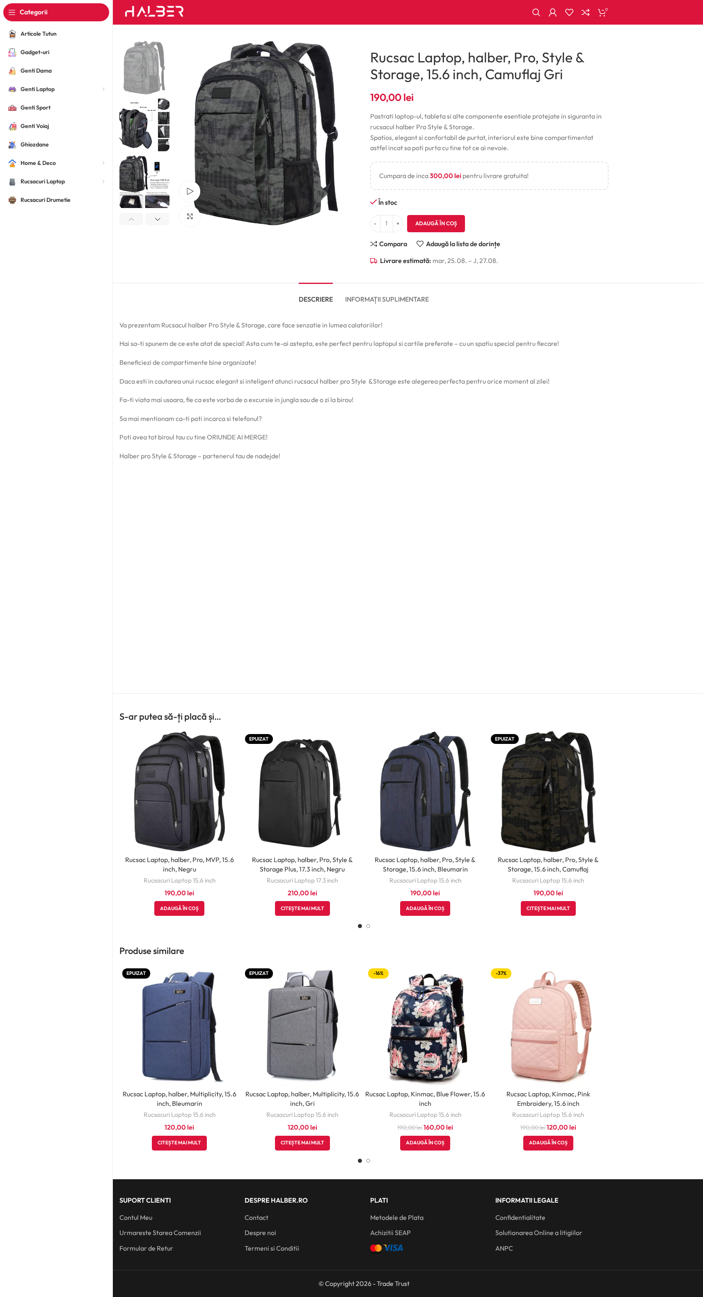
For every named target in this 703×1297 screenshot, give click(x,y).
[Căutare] (536, 12)
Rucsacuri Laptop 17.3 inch (302, 880)
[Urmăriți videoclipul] (190, 191)
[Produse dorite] (569, 12)
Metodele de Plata (397, 1217)
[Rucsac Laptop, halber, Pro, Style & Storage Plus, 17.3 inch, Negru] (302, 791)
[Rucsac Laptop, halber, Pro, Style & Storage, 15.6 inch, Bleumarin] (425, 791)
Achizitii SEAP (390, 1232)
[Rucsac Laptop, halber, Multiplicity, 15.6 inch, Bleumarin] (179, 1025)
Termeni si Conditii (272, 1248)
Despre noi (260, 1232)
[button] (131, 219)
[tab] (316, 295)
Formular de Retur (146, 1248)
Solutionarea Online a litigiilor (538, 1232)
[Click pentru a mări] (190, 216)
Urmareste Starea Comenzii (160, 1232)
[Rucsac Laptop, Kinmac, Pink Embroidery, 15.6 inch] (548, 1025)
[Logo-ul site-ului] (154, 11)
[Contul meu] (553, 12)
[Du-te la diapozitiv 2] (368, 926)
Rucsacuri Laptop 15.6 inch (179, 880)
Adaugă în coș (436, 223)
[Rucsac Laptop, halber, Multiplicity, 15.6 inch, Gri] (302, 1025)
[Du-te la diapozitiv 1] (360, 926)
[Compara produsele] (585, 12)
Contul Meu (135, 1217)
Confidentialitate (520, 1217)
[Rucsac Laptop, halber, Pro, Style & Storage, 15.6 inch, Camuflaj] (548, 791)
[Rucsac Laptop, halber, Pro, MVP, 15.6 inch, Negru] (179, 791)
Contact (256, 1217)
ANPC (504, 1248)
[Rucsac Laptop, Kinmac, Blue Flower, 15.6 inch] (425, 1025)
